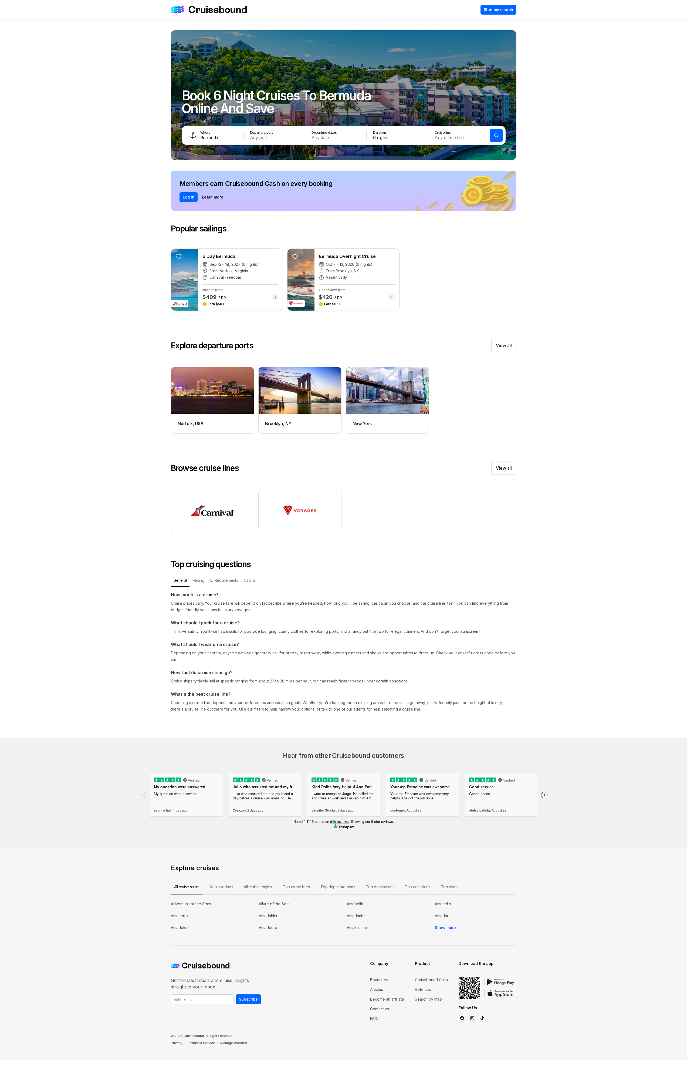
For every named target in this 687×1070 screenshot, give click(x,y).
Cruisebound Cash (431, 979)
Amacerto (179, 915)
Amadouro (268, 927)
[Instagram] (472, 1018)
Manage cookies (233, 1043)
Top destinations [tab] (380, 886)
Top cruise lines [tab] (296, 886)
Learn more (212, 197)
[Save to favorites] (178, 256)
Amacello (443, 903)
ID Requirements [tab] (224, 580)
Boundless (379, 979)
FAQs (374, 1018)
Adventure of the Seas (191, 903)
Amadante (356, 915)
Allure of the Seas (274, 903)
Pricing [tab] (198, 580)
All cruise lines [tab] (221, 886)
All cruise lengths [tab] (258, 886)
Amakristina (357, 927)
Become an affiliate (387, 999)
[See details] (275, 297)
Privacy (176, 1043)
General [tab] (180, 580)
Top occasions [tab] (417, 886)
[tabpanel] (343, 651)
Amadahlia (268, 915)
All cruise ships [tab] (186, 886)
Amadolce (180, 927)
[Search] (496, 135)
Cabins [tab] (249, 580)
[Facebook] (462, 1018)
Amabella (355, 903)
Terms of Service (201, 1043)
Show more (445, 927)
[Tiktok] (482, 1018)
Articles (376, 989)
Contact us (379, 1009)
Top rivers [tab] (450, 886)
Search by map (428, 999)
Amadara (443, 915)
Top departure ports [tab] (337, 886)
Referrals (423, 989)
